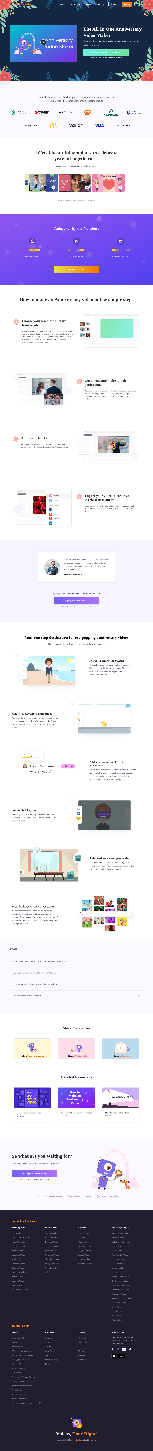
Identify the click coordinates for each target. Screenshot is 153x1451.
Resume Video (84, 1233)
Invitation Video (19, 1272)
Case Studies (50, 1351)
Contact (81, 1355)
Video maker (17, 1347)
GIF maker (16, 1373)
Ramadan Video (118, 1237)
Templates (82, 1342)
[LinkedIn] (135, 1350)
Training (81, 1351)
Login (113, 4)
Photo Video (117, 1320)
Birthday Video (18, 1264)
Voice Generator (19, 1242)
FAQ (80, 1347)
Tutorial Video (18, 1268)
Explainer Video (52, 1237)
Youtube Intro (18, 1251)
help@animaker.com (119, 1343)
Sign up (127, 4)
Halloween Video (119, 1272)
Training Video (51, 1233)
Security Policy (51, 1360)
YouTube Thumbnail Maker (23, 1381)
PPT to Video (17, 1233)
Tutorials (82, 1338)
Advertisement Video (54, 1272)
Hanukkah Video (119, 1302)
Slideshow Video (52, 1259)
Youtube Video (51, 1268)
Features (89, 4)
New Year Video (118, 1264)
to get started (76, 269)
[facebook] (113, 1350)
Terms (47, 1355)
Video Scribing (118, 1315)
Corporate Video (52, 1255)
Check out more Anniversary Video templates (76, 200)
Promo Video (83, 1255)
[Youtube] (124, 1349)
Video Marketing (85, 1259)
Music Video (17, 1277)
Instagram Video (52, 1264)
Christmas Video (119, 1259)
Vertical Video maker (21, 1364)
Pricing (101, 4)
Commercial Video (86, 1264)
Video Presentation (53, 1246)
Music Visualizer (19, 1342)
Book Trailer (17, 1285)
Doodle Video (117, 1311)
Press (47, 1364)
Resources (75, 4)
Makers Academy (19, 1399)
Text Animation (84, 1246)
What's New (83, 1360)
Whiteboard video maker (22, 1355)
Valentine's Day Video (121, 1277)
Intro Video (83, 1237)
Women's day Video (120, 1255)
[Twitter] (130, 1350)
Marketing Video (52, 1251)
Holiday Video (118, 1268)
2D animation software (21, 1351)
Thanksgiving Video (120, 1289)
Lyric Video (116, 1307)
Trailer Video (17, 1259)
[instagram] (118, 1350)
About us (49, 1338)
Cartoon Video (18, 1281)
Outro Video (83, 1242)
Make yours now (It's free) (34, 1173)
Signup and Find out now (76, 601)
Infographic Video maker (22, 1360)
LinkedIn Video (18, 1255)
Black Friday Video (120, 1281)
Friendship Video (119, 1294)
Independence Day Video (122, 1298)
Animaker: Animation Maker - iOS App (26, 1404)
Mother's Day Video (120, 1233)
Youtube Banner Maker (22, 1386)
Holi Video (116, 1246)
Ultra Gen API (18, 1338)
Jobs (47, 1342)
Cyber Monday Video (121, 1285)
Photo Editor (17, 1390)
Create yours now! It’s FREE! (106, 52)
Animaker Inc (76, 1440)
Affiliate (48, 1347)
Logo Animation (85, 1251)
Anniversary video (20, 1289)
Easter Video (117, 1251)
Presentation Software (21, 1237)
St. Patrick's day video (121, 1242)
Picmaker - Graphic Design (23, 1377)
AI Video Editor (18, 1368)
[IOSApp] (118, 1356)
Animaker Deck (18, 1246)
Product (61, 4)
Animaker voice (18, 1394)
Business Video (51, 1242)
